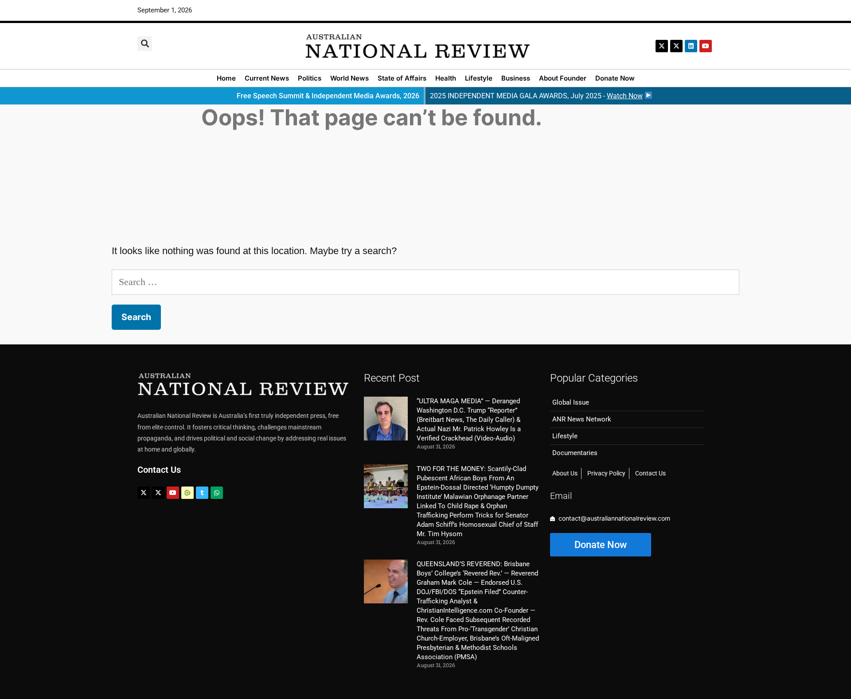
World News (349, 78)
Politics (309, 78)
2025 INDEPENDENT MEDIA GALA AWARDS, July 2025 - (536, 96)
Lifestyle (478, 78)
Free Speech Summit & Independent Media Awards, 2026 (328, 96)
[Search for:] (425, 281)
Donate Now (615, 78)
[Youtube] (173, 493)
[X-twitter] (662, 46)
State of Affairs (402, 78)
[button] (144, 43)
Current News (267, 78)
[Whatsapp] (217, 493)
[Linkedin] (691, 46)
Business (515, 78)
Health (445, 78)
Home (226, 78)
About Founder (562, 78)
